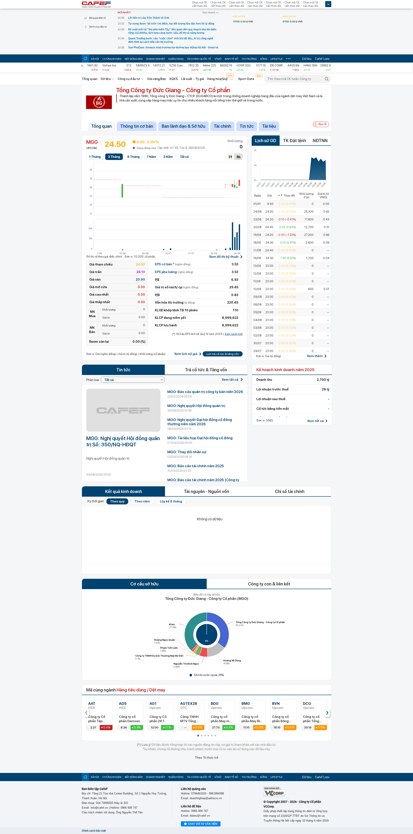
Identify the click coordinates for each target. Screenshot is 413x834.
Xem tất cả (230, 380)
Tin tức (247, 126)
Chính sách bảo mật (94, 830)
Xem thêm (315, 356)
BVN (276, 703)
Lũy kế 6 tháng (171, 501)
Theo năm (142, 501)
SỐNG (263, 58)
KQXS (173, 79)
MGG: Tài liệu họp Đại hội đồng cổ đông (200, 438)
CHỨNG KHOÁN (111, 58)
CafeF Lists (322, 58)
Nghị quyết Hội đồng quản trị (107, 458)
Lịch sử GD (265, 140)
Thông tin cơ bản (136, 126)
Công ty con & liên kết (269, 584)
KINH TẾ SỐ (231, 58)
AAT (91, 703)
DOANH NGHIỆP (155, 58)
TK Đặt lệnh (294, 140)
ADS (122, 703)
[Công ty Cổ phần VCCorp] (274, 796)
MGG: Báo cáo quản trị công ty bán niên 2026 (205, 392)
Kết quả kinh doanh (123, 491)
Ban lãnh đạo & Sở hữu (183, 126)
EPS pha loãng (174, 272)
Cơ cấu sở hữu (144, 584)
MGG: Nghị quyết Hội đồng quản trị (196, 406)
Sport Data (246, 79)
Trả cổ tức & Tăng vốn (206, 369)
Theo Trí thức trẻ (206, 758)
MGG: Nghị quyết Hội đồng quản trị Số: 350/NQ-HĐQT (123, 441)
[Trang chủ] (85, 58)
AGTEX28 (188, 703)
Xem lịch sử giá (185, 354)
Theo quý (117, 501)
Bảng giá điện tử (97, 18)
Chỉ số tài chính (289, 491)
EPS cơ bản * (173, 264)
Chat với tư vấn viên (202, 823)
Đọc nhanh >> (211, 12)
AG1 (152, 703)
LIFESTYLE (277, 58)
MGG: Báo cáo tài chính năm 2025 (195, 466)
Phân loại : (93, 380)
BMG (246, 703)
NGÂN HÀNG (175, 58)
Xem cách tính (234, 334)
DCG (307, 703)
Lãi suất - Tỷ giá (192, 79)
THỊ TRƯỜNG (249, 58)
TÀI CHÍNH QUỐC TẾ (199, 58)
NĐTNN (320, 140)
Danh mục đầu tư (98, 26)
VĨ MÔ (217, 58)
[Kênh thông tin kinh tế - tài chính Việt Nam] (96, 5)
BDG (215, 703)
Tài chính (222, 126)
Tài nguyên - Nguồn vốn (206, 491)
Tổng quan (89, 79)
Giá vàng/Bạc (156, 79)
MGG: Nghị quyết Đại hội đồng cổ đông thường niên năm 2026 (199, 422)
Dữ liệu (306, 58)
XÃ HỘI (95, 58)
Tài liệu (269, 126)
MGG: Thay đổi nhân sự (186, 452)
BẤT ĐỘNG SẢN (134, 58)
